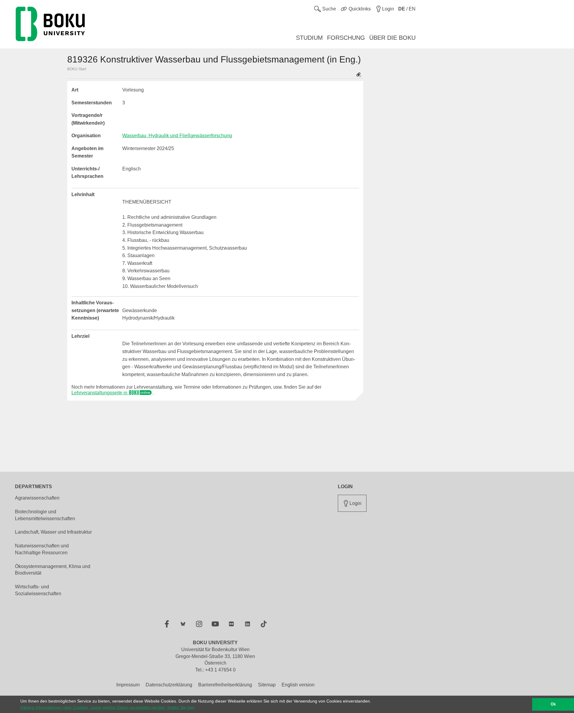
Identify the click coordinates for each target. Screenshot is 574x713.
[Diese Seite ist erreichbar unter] (358, 75)
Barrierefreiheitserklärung (225, 684)
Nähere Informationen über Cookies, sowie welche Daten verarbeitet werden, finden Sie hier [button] (107, 707)
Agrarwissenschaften (37, 497)
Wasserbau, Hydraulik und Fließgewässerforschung (177, 135)
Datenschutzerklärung (169, 684)
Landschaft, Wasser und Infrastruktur (53, 532)
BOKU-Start (76, 69)
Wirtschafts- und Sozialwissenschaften (38, 590)
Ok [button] (553, 704)
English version (298, 684)
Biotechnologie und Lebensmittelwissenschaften (45, 515)
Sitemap (267, 684)
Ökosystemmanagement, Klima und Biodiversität (52, 570)
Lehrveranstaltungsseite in (100, 392)
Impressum (128, 684)
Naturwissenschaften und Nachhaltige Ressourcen (42, 549)
